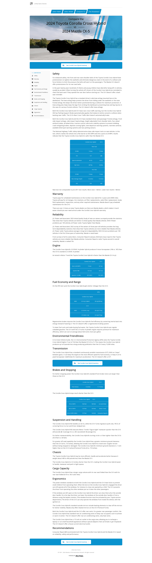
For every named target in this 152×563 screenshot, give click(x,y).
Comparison (37, 72)
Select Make (56, 12)
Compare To (80, 12)
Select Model (68, 12)
